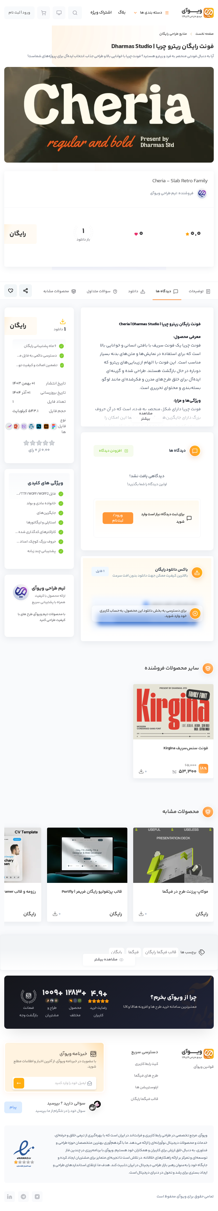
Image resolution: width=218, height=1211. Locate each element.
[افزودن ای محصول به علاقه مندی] (10, 290)
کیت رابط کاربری (146, 1064)
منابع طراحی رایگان (173, 34)
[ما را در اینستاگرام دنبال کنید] (37, 1196)
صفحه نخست (204, 34)
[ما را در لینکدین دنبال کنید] (9, 1196)
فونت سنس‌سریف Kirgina (186, 748)
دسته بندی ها (151, 13)
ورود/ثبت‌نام (117, 518)
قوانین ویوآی (204, 1067)
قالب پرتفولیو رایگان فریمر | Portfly (92, 891)
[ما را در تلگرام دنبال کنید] (23, 1196)
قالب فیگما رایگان (144, 1099)
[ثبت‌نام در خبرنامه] (19, 1083)
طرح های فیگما (146, 1076)
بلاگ (121, 13)
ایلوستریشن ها (146, 1087)
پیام (13, 1107)
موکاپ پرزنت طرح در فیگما (185, 891)
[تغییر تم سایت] (59, 12)
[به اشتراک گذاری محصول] (25, 290)
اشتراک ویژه (101, 13)
